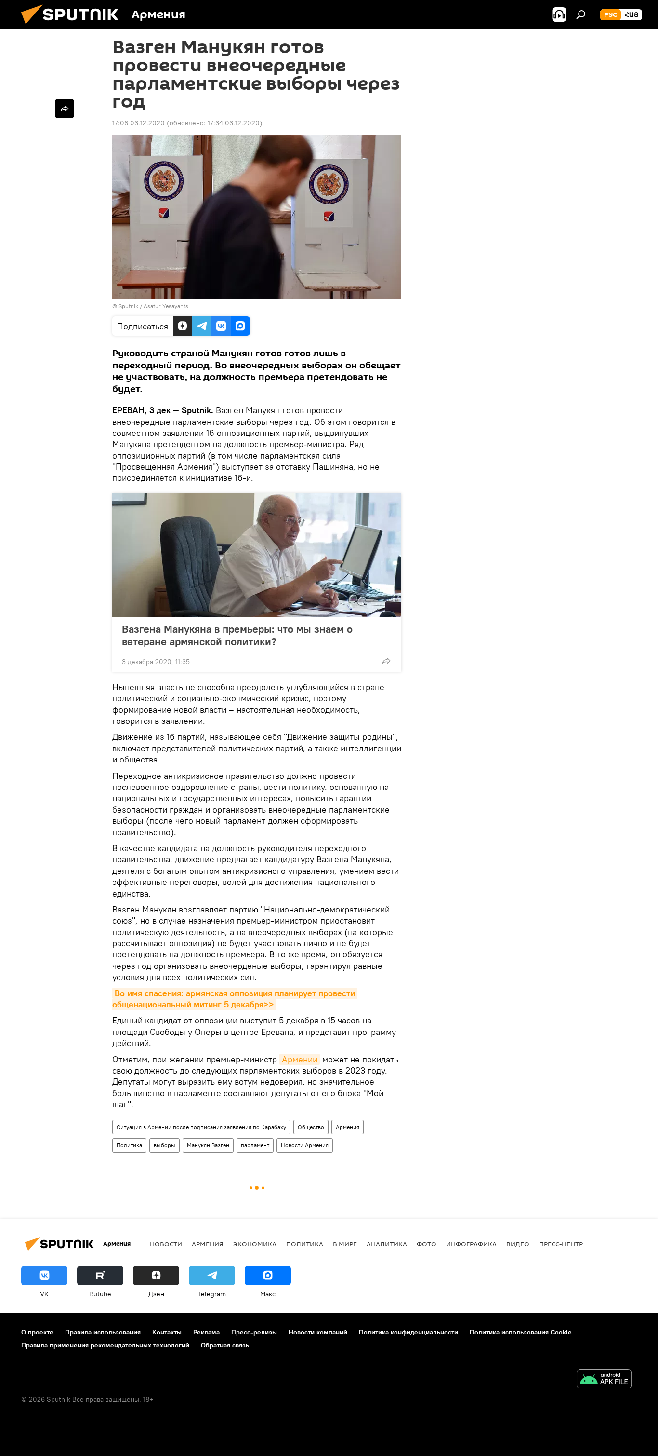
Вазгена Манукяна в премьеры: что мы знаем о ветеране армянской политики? (237, 635)
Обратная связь (225, 1345)
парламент (255, 1145)
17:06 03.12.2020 (138, 123)
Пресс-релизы (254, 1332)
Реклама (206, 1332)
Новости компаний (318, 1332)
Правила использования (103, 1332)
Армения (347, 1126)
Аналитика (387, 1243)
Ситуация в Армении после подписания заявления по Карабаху (201, 1126)
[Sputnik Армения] (74, 26)
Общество (311, 1126)
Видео (517, 1243)
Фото (426, 1243)
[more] (386, 660)
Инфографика (471, 1243)
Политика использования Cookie (521, 1332)
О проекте (37, 1332)
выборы (164, 1145)
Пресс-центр (561, 1243)
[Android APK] (604, 1380)
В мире (345, 1243)
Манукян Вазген (208, 1145)
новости (166, 1243)
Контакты (167, 1332)
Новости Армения (305, 1145)
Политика (129, 1145)
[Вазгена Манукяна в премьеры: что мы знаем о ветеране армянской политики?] (256, 555)
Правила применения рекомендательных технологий (105, 1345)
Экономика (254, 1243)
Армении (299, 1059)
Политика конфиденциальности (408, 1332)
